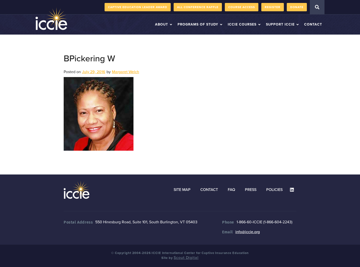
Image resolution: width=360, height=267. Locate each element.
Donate (296, 7)
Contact (209, 189)
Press (250, 189)
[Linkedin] (292, 189)
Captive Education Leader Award (137, 7)
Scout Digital (186, 257)
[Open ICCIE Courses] (259, 24)
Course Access (241, 7)
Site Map (182, 189)
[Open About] (171, 24)
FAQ (231, 189)
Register (272, 7)
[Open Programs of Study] (221, 24)
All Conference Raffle (197, 7)
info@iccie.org (247, 231)
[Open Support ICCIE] (297, 24)
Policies (274, 189)
